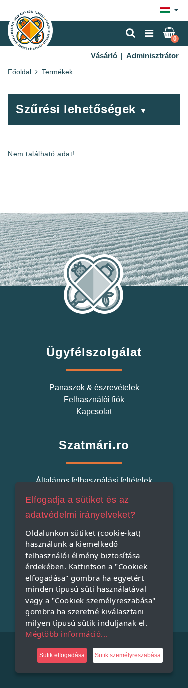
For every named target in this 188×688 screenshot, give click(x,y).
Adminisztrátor (152, 55)
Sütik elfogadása (62, 655)
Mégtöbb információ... (66, 634)
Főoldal (19, 72)
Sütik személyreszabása (128, 655)
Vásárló (104, 55)
